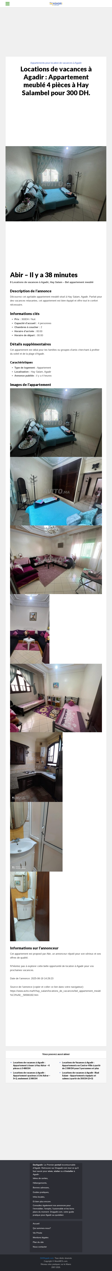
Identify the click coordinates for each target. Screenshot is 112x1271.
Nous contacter (40, 1247)
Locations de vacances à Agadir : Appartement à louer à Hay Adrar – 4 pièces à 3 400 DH (31, 1065)
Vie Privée (37, 1233)
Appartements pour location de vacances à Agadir (56, 63)
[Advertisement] (56, 32)
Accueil (36, 1223)
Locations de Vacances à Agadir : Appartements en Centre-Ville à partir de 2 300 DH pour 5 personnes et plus (81, 1065)
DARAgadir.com (47, 1258)
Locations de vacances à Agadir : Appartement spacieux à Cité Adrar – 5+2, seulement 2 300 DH (31, 1075)
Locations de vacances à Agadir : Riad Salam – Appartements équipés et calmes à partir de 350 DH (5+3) (80, 1075)
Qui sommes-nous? (42, 1228)
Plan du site (38, 1242)
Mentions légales (40, 1237)
